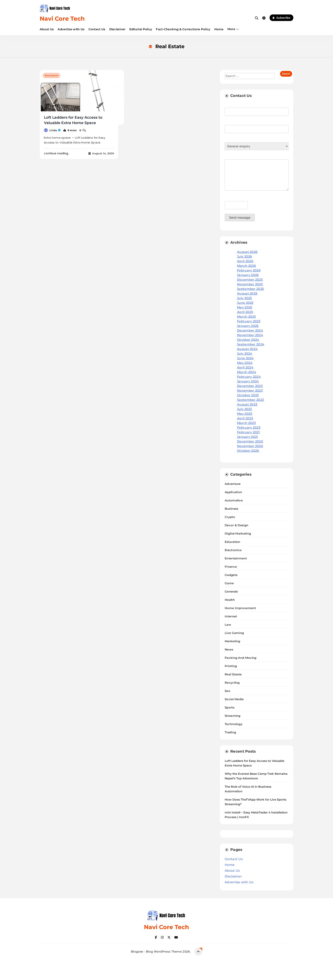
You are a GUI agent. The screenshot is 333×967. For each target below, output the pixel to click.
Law (228, 624)
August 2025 (247, 293)
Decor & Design (236, 525)
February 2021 (248, 432)
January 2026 (248, 275)
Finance (231, 566)
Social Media (234, 699)
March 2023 (246, 423)
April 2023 (245, 418)
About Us (47, 29)
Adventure (233, 484)
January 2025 (248, 326)
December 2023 (250, 386)
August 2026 (247, 252)
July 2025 (244, 298)
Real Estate (51, 75)
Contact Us (96, 29)
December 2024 (250, 330)
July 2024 (244, 353)
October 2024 (248, 340)
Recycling (232, 682)
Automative (234, 500)
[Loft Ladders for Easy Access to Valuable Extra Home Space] (82, 97)
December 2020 (250, 441)
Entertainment (236, 558)
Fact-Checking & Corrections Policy (183, 29)
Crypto (230, 517)
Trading (230, 732)
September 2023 (250, 400)
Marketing (232, 641)
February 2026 (249, 270)
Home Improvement (240, 608)
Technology (233, 724)
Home (219, 29)
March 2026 (246, 266)
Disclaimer (117, 29)
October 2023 (248, 395)
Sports (230, 707)
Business (231, 508)
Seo (227, 691)
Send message (239, 217)
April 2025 (245, 312)
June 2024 (245, 358)
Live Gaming (234, 633)
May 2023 (244, 414)
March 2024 (246, 372)
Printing (231, 666)
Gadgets (231, 575)
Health (230, 600)
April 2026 (245, 261)
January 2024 (248, 381)
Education (232, 542)
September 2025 (250, 289)
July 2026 (244, 256)
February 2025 (248, 321)
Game (229, 583)
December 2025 (250, 279)
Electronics (233, 550)
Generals (231, 591)
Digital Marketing (238, 533)
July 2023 (244, 409)
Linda (53, 130)
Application (233, 492)
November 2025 (250, 284)
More (231, 29)
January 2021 (247, 437)
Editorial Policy (140, 29)
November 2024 (250, 335)
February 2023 (248, 427)
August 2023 (247, 404)
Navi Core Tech (62, 18)
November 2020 (250, 446)
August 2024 (247, 349)
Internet (231, 616)
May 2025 (244, 307)
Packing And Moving (240, 658)
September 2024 (250, 344)
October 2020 (248, 450)
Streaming (232, 716)
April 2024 (245, 367)
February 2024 (249, 377)
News (229, 649)
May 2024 (244, 363)
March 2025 (246, 316)
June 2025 (245, 303)
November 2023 (250, 390)
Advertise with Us (71, 29)
